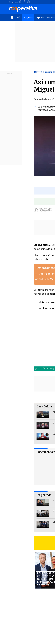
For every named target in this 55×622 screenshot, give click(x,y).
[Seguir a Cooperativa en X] (24, 2)
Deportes (40, 17)
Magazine (28, 17)
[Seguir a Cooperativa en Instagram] (28, 2)
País (19, 17)
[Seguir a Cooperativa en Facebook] (20, 2)
